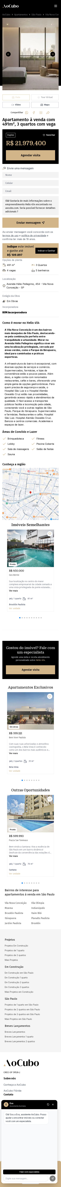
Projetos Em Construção (16, 945)
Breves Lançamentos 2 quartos (20, 1041)
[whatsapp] (26, 112)
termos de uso (10, 235)
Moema (9, 908)
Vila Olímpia (37, 903)
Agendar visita (30, 155)
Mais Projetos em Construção (19, 992)
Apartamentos (21, 14)
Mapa (46, 105)
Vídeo (18, 105)
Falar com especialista (29, 1172)
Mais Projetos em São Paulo (18, 1019)
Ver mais (13, 590)
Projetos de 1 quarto (14, 950)
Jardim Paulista (13, 923)
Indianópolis (38, 908)
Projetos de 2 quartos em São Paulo (22, 1009)
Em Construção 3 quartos (17, 987)
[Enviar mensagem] (53, 1178)
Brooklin (35, 923)
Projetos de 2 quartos (15, 955)
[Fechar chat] (53, 1104)
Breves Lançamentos (15, 1032)
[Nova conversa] (48, 1104)
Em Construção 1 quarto (16, 977)
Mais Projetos (11, 960)
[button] (19, 617)
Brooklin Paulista (14, 913)
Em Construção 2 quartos (17, 982)
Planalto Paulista (40, 918)
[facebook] (33, 112)
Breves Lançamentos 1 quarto (19, 1036)
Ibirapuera (10, 918)
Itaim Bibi (36, 913)
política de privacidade (33, 235)
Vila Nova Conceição (16, 903)
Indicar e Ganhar (46, 250)
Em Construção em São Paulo (19, 972)
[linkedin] (40, 112)
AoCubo (6, 14)
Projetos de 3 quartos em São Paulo (22, 1014)
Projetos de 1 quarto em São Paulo (21, 1004)
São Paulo (36, 14)
